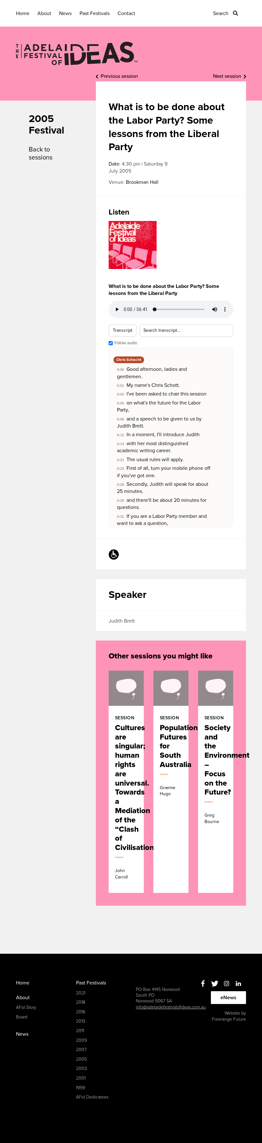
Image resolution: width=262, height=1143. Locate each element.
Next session (227, 76)
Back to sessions (40, 153)
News (65, 13)
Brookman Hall (142, 182)
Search (220, 13)
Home (22, 13)
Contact (126, 13)
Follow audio (125, 343)
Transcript (122, 330)
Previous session (119, 76)
